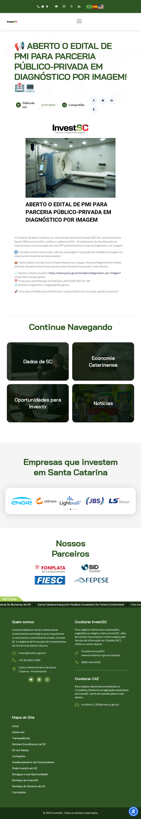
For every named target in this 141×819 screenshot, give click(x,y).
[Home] (12, 22)
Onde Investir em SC (24, 768)
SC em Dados (20, 750)
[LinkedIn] (79, 6)
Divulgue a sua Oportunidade (30, 774)
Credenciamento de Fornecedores (33, 762)
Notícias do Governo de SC (28, 786)
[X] (71, 6)
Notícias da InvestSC (25, 780)
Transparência (21, 738)
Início (15, 726)
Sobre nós (18, 732)
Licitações (18, 756)
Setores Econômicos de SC (29, 744)
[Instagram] (64, 6)
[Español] (95, 6)
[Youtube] (56, 6)
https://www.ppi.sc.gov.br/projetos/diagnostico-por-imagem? (85, 272)
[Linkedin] (39, 680)
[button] (64, 509)
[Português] (89, 6)
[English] (101, 6)
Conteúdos (19, 792)
